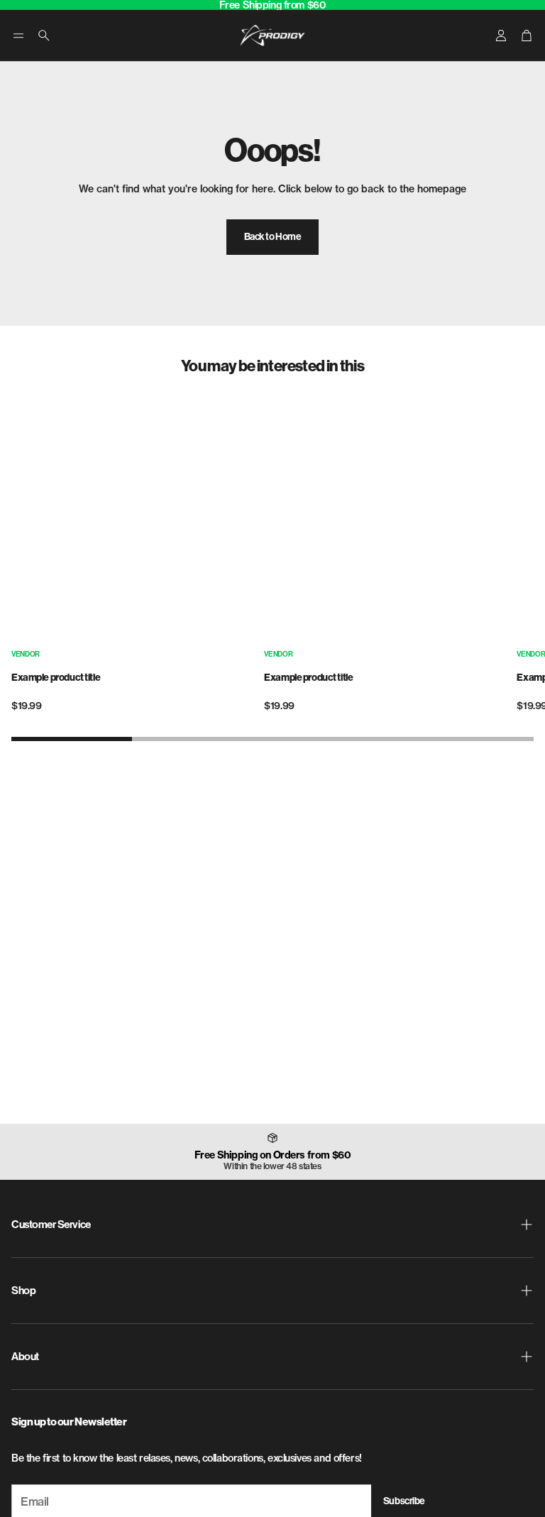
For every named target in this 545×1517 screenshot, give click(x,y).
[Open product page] (133, 519)
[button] (18, 35)
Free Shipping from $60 (272, 5)
